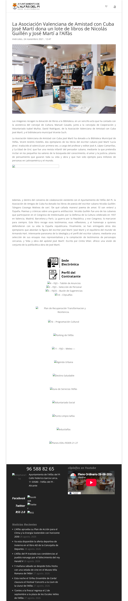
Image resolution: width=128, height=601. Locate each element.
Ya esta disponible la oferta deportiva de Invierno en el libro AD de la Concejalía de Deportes (36, 545)
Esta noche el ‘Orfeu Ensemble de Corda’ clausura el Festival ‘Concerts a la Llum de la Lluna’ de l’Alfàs (36, 582)
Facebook (18, 498)
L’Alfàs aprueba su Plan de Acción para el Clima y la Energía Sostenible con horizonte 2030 (37, 533)
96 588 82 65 (40, 468)
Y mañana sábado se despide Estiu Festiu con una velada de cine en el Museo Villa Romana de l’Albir (36, 570)
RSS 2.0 (20, 512)
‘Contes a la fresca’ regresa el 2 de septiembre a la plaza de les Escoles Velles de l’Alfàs (36, 594)
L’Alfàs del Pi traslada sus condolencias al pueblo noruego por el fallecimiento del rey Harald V (37, 557)
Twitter (20, 506)
